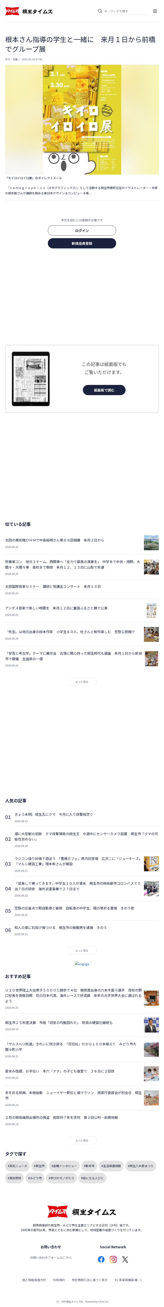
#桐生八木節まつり (141, 1166)
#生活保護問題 (111, 1166)
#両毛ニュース (17, 1166)
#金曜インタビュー (64, 1166)
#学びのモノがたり (61, 1178)
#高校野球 (14, 1178)
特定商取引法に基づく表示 (90, 1280)
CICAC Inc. (103, 1301)
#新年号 (89, 1166)
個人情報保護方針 (34, 1280)
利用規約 (59, 1280)
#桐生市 (39, 1166)
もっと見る (82, 682)
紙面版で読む (104, 390)
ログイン (82, 230)
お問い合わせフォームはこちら (51, 1257)
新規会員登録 (82, 243)
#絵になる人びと (92, 1178)
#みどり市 (35, 1178)
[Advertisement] (82, 298)
